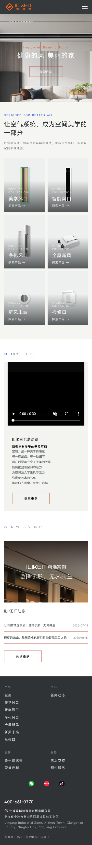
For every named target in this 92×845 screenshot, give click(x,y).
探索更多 (31, 498)
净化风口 (11, 717)
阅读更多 (23, 656)
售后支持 (58, 760)
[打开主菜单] (85, 6)
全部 (8, 695)
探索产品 (46, 72)
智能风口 (11, 709)
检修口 (9, 739)
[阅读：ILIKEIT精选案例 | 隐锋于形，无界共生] (46, 571)
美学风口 (11, 702)
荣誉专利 (11, 767)
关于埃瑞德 (13, 760)
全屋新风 (11, 724)
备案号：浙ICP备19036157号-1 (27, 837)
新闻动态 (58, 695)
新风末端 (11, 732)
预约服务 (58, 767)
